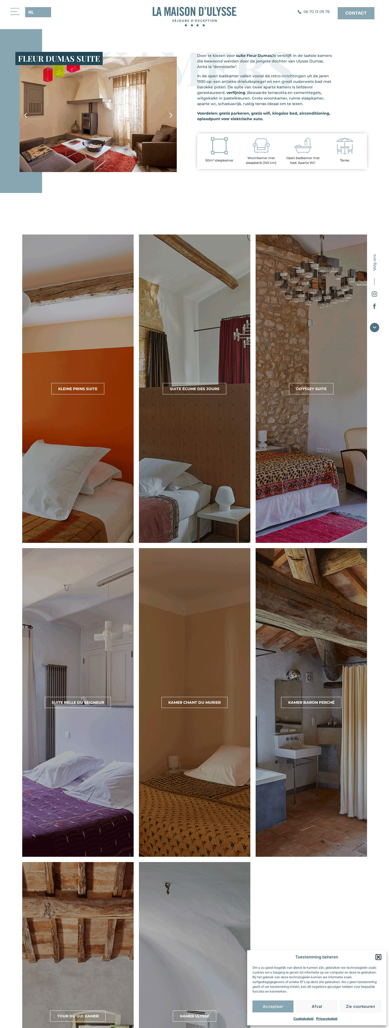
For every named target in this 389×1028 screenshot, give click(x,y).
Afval (317, 1006)
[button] (378, 957)
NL (31, 12)
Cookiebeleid (303, 1019)
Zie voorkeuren (360, 1006)
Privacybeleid (326, 1019)
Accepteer (273, 1006)
